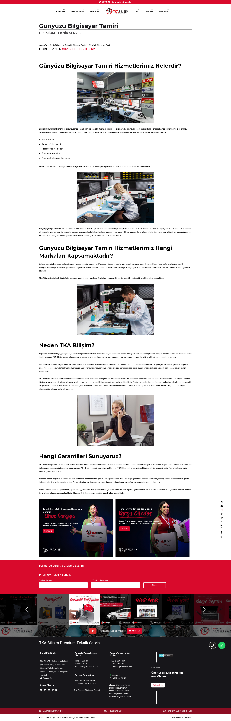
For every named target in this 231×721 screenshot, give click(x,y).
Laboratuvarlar (77, 11)
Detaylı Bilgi (158, 685)
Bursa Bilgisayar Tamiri (118, 694)
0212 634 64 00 (118, 661)
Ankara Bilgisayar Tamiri (119, 691)
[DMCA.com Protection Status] (166, 655)
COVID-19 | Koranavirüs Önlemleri (116, 2)
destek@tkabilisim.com (88, 666)
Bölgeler (149, 11)
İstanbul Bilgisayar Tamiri (119, 685)
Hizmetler (94, 11)
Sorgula (48, 531)
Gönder (124, 528)
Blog (137, 11)
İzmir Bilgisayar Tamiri (118, 688)
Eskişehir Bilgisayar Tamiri (120, 696)
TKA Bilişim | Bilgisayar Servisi (87, 690)
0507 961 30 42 (84, 664)
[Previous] (27, 609)
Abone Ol (136, 631)
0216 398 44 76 (84, 661)
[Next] (204, 609)
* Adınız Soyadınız (46, 580)
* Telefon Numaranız (100, 580)
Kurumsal (60, 11)
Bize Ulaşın (164, 11)
